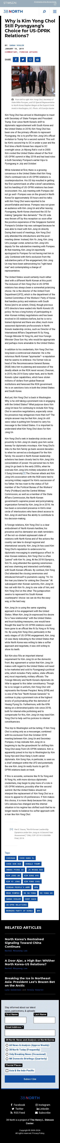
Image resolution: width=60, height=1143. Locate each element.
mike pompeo (12, 893)
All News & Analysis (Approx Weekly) (29, 1045)
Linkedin (44, 1108)
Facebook (19, 1104)
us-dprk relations (16, 904)
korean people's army (18, 887)
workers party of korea (19, 910)
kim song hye (31, 875)
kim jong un (13, 875)
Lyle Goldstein (13, 989)
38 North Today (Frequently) (24, 1049)
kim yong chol (32, 881)
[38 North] (30, 1097)
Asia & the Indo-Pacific (21, 1070)
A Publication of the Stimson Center (45, 2)
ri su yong (30, 893)
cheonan (10, 858)
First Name (12, 1014)
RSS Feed (19, 1112)
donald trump (32, 863)
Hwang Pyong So (15, 869)
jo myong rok (35, 869)
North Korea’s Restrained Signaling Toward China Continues (24, 942)
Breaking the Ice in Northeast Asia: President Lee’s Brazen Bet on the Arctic (30, 982)
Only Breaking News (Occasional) (27, 1054)
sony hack (30, 899)
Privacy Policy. (38, 1133)
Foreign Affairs (28, 52)
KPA (36, 887)
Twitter (19, 1108)
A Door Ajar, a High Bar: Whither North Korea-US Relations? (30, 962)
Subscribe (44, 1112)
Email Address (14, 1027)
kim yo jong (13, 881)
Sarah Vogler (16, 45)
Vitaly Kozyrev (35, 989)
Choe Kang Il (27, 858)
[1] (24, 473)
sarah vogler (13, 899)
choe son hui (13, 863)
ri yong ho (46, 893)
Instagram (44, 1104)
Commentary (11, 52)
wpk (38, 910)
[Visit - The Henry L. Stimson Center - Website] (15, 3)
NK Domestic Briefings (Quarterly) (28, 1058)
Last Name (40, 1014)
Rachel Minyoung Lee (16, 950)
